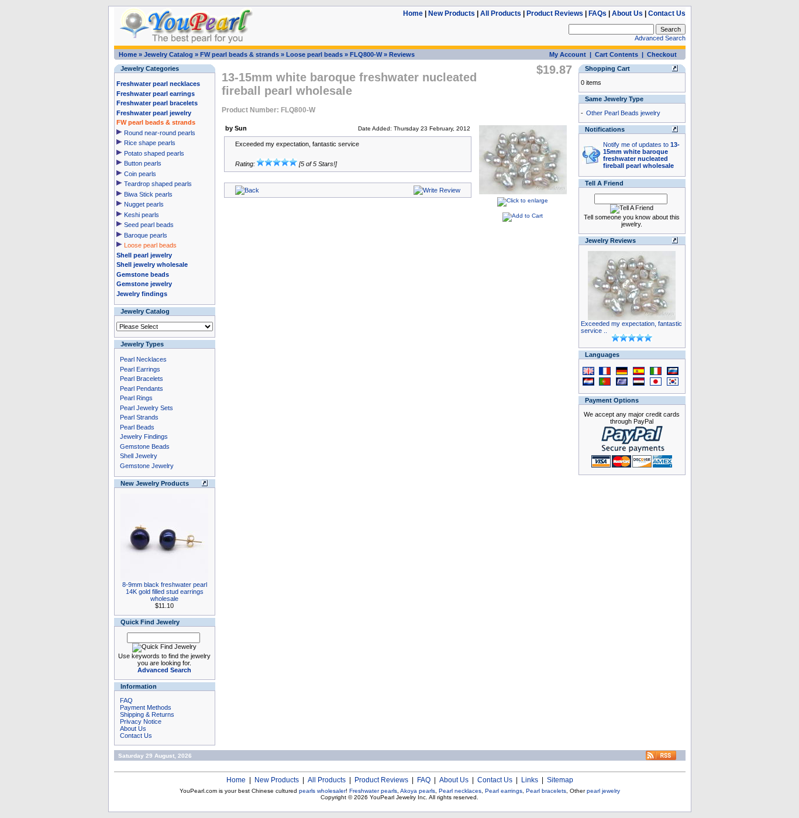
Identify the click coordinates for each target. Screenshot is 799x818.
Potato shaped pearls (154, 153)
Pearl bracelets (546, 791)
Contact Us (667, 13)
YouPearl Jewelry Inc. (399, 797)
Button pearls (142, 163)
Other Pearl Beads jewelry (623, 112)
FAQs (597, 13)
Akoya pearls (417, 791)
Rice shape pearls (149, 142)
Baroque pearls (145, 235)
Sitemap (560, 780)
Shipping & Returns (147, 714)
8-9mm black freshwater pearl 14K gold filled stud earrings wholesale (164, 591)
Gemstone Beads (145, 446)
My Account (567, 54)
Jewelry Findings (144, 436)
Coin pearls (140, 173)
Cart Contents (616, 54)
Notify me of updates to (641, 155)
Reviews (402, 54)
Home (413, 13)
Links (529, 780)
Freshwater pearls (373, 791)
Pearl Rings (136, 397)
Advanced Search (660, 38)
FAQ (126, 700)
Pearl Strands (139, 417)
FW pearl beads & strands (239, 54)
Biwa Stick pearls (148, 194)
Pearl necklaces (460, 791)
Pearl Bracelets (141, 378)
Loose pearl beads (314, 54)
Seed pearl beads (149, 224)
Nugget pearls (144, 204)
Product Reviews (554, 13)
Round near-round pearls (159, 132)
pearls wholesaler (322, 791)
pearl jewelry (603, 791)
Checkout (662, 54)
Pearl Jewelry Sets (146, 407)
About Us (627, 13)
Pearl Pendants (141, 388)
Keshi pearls (141, 214)
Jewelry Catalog (168, 54)
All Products (500, 13)
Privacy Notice (140, 721)
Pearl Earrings (140, 369)
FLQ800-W (366, 54)
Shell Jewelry (138, 455)
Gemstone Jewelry (147, 465)
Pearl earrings (503, 791)
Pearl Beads (137, 427)
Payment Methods (145, 707)
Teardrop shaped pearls (158, 183)
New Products (451, 13)
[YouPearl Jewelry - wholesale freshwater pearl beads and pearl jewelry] (661, 758)
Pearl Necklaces (143, 359)
